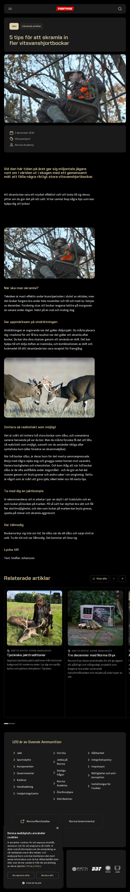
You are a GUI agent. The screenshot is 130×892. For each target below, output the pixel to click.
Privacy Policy (34, 866)
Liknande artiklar (31, 26)
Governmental (25, 773)
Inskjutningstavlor (28, 793)
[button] (33, 883)
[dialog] (33, 856)
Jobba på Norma (62, 762)
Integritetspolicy (101, 760)
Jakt (19, 753)
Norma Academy (62, 783)
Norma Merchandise (38, 821)
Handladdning (25, 787)
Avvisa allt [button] (47, 875)
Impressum (98, 766)
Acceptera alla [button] (21, 875)
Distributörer (64, 799)
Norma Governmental (82, 821)
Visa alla (101, 578)
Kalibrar (21, 780)
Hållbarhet (97, 753)
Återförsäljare (65, 792)
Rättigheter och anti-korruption (103, 775)
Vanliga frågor (61, 773)
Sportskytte (24, 760)
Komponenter (25, 766)
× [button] (57, 828)
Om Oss (61, 753)
